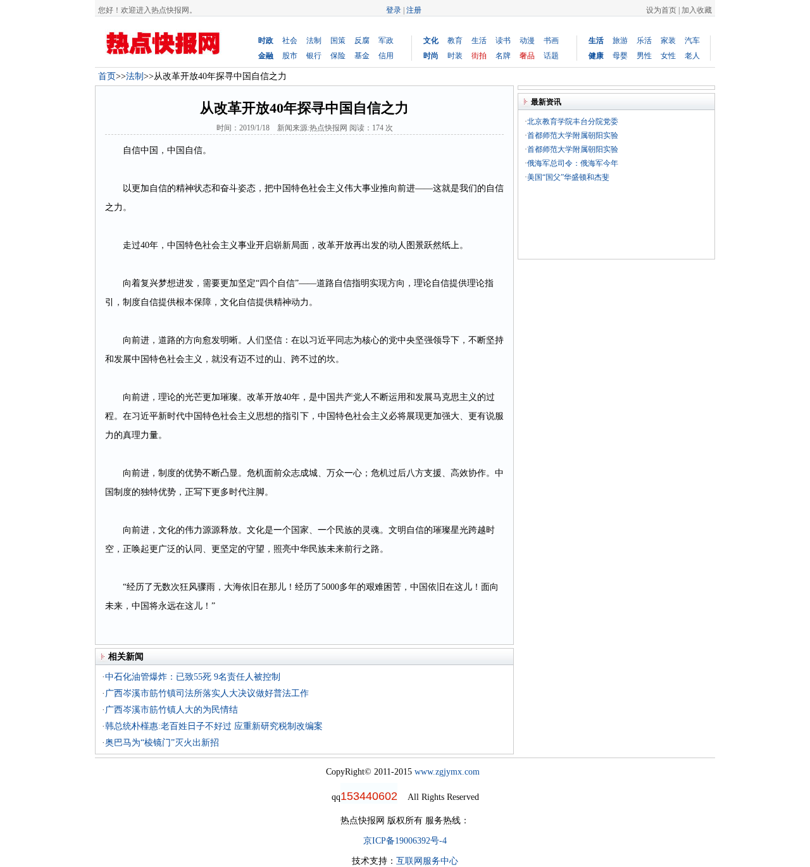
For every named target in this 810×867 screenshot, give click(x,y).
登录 (393, 10)
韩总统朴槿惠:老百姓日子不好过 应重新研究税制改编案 (214, 726)
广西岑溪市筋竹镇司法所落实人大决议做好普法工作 (207, 693)
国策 (338, 40)
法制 (313, 40)
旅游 (620, 40)
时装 (455, 55)
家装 (668, 40)
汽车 (692, 40)
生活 (479, 40)
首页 (107, 76)
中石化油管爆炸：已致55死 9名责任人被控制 (192, 677)
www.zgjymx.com (447, 772)
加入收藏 (697, 10)
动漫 (527, 40)
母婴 (620, 55)
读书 (503, 40)
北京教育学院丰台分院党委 (572, 121)
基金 (362, 55)
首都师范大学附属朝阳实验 (572, 135)
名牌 (503, 55)
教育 (455, 40)
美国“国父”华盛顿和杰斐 (568, 177)
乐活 (644, 40)
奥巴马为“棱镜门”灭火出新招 (162, 742)
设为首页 (661, 10)
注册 (413, 10)
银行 (313, 55)
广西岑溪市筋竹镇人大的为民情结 (171, 709)
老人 (692, 55)
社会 (289, 40)
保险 (338, 55)
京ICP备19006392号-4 (405, 840)
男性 (644, 55)
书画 (551, 40)
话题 (551, 55)
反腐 (362, 40)
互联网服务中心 (427, 861)
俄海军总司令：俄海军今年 (572, 163)
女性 (668, 55)
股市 (289, 55)
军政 (386, 40)
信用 (386, 55)
